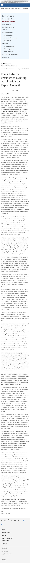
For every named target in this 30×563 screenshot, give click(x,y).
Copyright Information (7, 554)
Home (2, 8)
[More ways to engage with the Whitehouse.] (18, 520)
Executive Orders (8, 35)
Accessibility (5, 551)
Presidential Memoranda (10, 38)
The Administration (7, 538)
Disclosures (5, 57)
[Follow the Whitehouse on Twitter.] (1, 520)
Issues (4, 535)
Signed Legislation (8, 49)
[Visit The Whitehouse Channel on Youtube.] (15, 520)
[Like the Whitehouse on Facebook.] (8, 520)
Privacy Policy (5, 556)
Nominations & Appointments (10, 54)
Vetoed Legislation (8, 51)
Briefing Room (9, 8)
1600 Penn (4, 543)
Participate (5, 541)
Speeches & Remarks (21, 8)
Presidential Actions (7, 32)
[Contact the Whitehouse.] (22, 520)
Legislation (5, 43)
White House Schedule (8, 29)
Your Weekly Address (8, 19)
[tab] (2, 5)
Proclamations (7, 40)
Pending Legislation (9, 46)
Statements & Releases (8, 27)
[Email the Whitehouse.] (1, 524)
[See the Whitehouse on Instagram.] (5, 520)
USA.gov (4, 559)
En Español (4, 548)
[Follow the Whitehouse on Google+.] (11, 520)
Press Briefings (6, 24)
